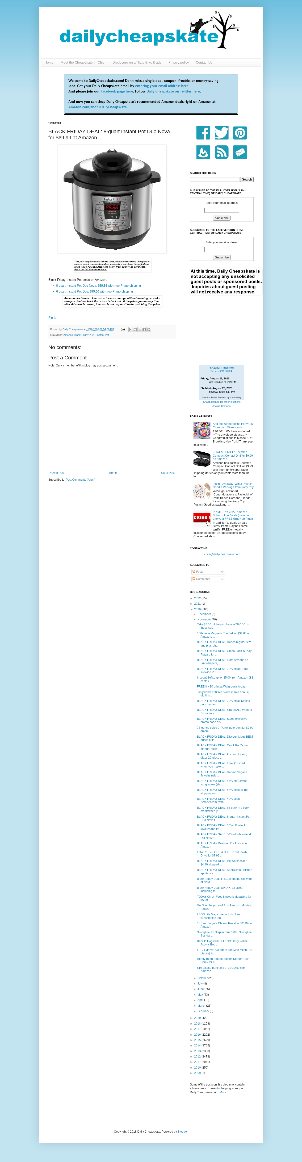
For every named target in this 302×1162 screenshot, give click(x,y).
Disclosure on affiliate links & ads (137, 62)
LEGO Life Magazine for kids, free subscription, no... (218, 916)
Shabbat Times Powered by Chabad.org (221, 397)
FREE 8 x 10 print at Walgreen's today (221, 686)
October (202, 978)
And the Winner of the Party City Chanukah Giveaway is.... (233, 425)
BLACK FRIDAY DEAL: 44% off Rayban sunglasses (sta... (222, 782)
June (201, 989)
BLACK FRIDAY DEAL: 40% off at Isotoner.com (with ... (218, 800)
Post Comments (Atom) (80, 479)
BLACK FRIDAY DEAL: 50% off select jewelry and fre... (221, 827)
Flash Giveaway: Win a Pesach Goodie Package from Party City (233, 485)
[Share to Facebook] (144, 329)
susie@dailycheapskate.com (221, 554)
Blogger (183, 1131)
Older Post (168, 472)
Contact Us (204, 62)
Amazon (68, 335)
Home (49, 62)
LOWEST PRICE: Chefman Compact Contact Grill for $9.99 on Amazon (233, 455)
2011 (197, 1062)
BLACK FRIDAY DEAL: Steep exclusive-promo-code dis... (222, 720)
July (200, 983)
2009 (197, 1073)
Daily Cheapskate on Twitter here (173, 91)
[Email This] (130, 329)
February (203, 1011)
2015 (197, 1040)
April (200, 1000)
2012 (197, 1056)
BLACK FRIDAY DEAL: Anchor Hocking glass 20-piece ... (222, 756)
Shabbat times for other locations (222, 401)
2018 (197, 1023)
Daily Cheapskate (73, 329)
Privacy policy (178, 62)
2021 (197, 603)
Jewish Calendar (221, 406)
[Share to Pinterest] (148, 329)
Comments (202, 579)
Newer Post (57, 472)
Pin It (52, 317)
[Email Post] (123, 329)
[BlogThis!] (135, 329)
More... (224, 1092)
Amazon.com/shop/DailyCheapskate (97, 107)
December (204, 614)
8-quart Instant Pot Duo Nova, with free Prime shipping (98, 285)
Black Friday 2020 (84, 335)
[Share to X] (139, 329)
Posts (199, 571)
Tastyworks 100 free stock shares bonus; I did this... (223, 694)
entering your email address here (162, 86)
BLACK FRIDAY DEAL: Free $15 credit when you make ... (221, 765)
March (201, 1005)
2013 (197, 1051)
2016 (197, 1034)
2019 (197, 1018)
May (200, 994)
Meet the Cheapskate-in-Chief (83, 62)
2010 (197, 1067)
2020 (197, 609)
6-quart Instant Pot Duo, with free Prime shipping (94, 291)
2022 (197, 598)
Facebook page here (117, 91)
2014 (197, 1045)
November (204, 619)
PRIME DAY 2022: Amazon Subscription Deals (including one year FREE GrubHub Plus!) (233, 516)
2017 (197, 1029)
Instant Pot (102, 335)
